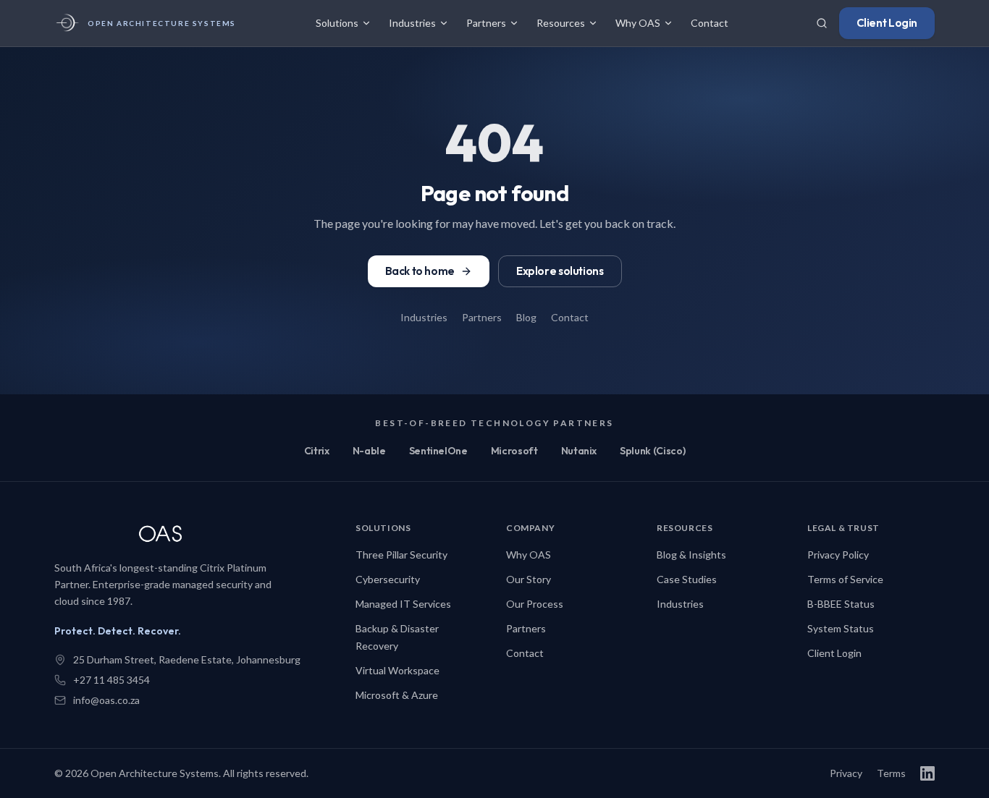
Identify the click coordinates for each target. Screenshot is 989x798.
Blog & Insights (691, 554)
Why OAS (637, 23)
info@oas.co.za (106, 700)
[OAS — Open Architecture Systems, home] (170, 535)
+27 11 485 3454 (111, 680)
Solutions (337, 23)
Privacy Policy (838, 554)
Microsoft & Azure (396, 695)
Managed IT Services (403, 604)
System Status (840, 628)
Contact (709, 23)
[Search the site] (822, 23)
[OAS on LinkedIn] (927, 773)
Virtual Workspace (397, 670)
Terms (891, 773)
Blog (526, 317)
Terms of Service (845, 579)
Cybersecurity (387, 579)
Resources (560, 23)
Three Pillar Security (401, 554)
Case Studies (687, 579)
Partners (486, 23)
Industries (412, 23)
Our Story (528, 579)
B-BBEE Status (841, 604)
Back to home (420, 271)
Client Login (887, 23)
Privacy (846, 773)
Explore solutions (560, 271)
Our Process (534, 604)
